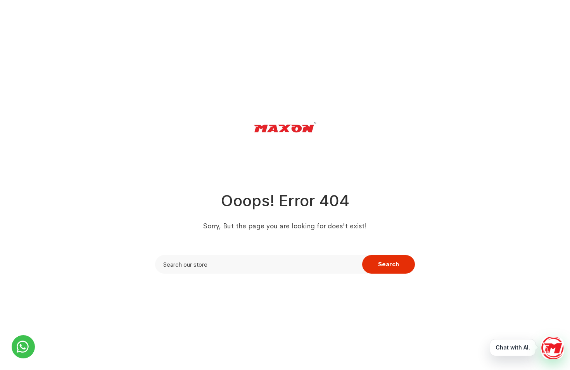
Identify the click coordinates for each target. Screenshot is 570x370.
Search (388, 264)
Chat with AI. (513, 347)
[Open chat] (552, 348)
